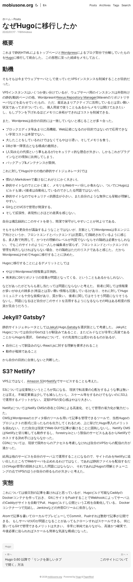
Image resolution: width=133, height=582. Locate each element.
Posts (17, 19)
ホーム (6, 19)
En (44, 5)
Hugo (9, 57)
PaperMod (88, 576)
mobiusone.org (17, 5)
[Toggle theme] (36, 5)
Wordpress (69, 52)
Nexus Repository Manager (76, 97)
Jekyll (53, 327)
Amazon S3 (35, 381)
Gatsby (72, 327)
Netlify (52, 381)
